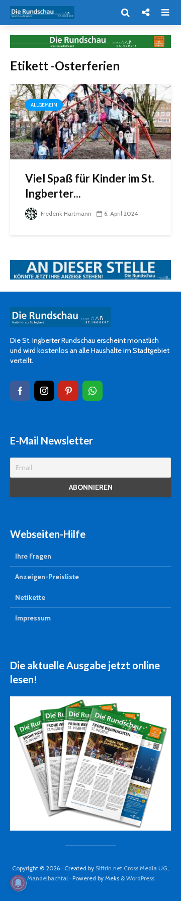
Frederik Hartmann (65, 213)
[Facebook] (20, 391)
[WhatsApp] (92, 391)
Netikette (30, 597)
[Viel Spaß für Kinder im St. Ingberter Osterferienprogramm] (90, 121)
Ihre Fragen (33, 556)
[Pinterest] (68, 391)
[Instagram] (44, 391)
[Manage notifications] (18, 883)
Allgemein (44, 105)
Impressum (33, 617)
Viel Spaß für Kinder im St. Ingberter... (89, 185)
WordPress (140, 878)
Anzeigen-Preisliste (47, 576)
